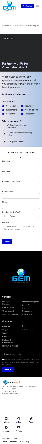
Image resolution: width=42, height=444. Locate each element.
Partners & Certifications (7, 341)
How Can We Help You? (11, 212)
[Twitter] (31, 418)
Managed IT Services (7, 303)
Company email (8, 192)
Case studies (27, 330)
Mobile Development (30, 302)
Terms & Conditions (9, 442)
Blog (24, 326)
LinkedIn (6, 422)
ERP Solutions (8, 307)
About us (6, 326)
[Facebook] (6, 427)
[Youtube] (18, 427)
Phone (4, 202)
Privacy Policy (24, 442)
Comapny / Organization (11, 181)
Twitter (31, 422)
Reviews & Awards (10, 346)
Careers (5, 337)
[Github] (18, 418)
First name (6, 161)
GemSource (12, 438)
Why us (5, 330)
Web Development (10, 314)
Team (4, 333)
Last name (6, 171)
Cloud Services (28, 305)
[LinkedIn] (6, 418)
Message (5, 222)
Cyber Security (8, 311)
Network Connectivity (27, 310)
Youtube (19, 431)
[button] (37, 6)
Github (18, 422)
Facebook (6, 431)
